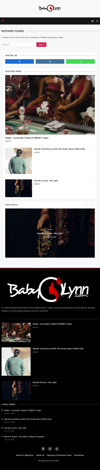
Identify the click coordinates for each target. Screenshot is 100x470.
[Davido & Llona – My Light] (18, 188)
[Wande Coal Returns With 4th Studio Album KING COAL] (18, 161)
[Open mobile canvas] (3, 20)
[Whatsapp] (80, 61)
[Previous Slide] (86, 205)
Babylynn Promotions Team (59, 455)
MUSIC (8, 141)
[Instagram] (50, 61)
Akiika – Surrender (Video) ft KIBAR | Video (26, 138)
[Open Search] (97, 21)
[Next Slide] (91, 205)
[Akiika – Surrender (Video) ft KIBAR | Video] (50, 105)
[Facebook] (19, 61)
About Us (40, 455)
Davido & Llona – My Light (46, 181)
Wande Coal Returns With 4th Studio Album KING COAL (59, 149)
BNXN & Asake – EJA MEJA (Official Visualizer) (24, 436)
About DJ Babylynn (24, 455)
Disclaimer (79, 455)
